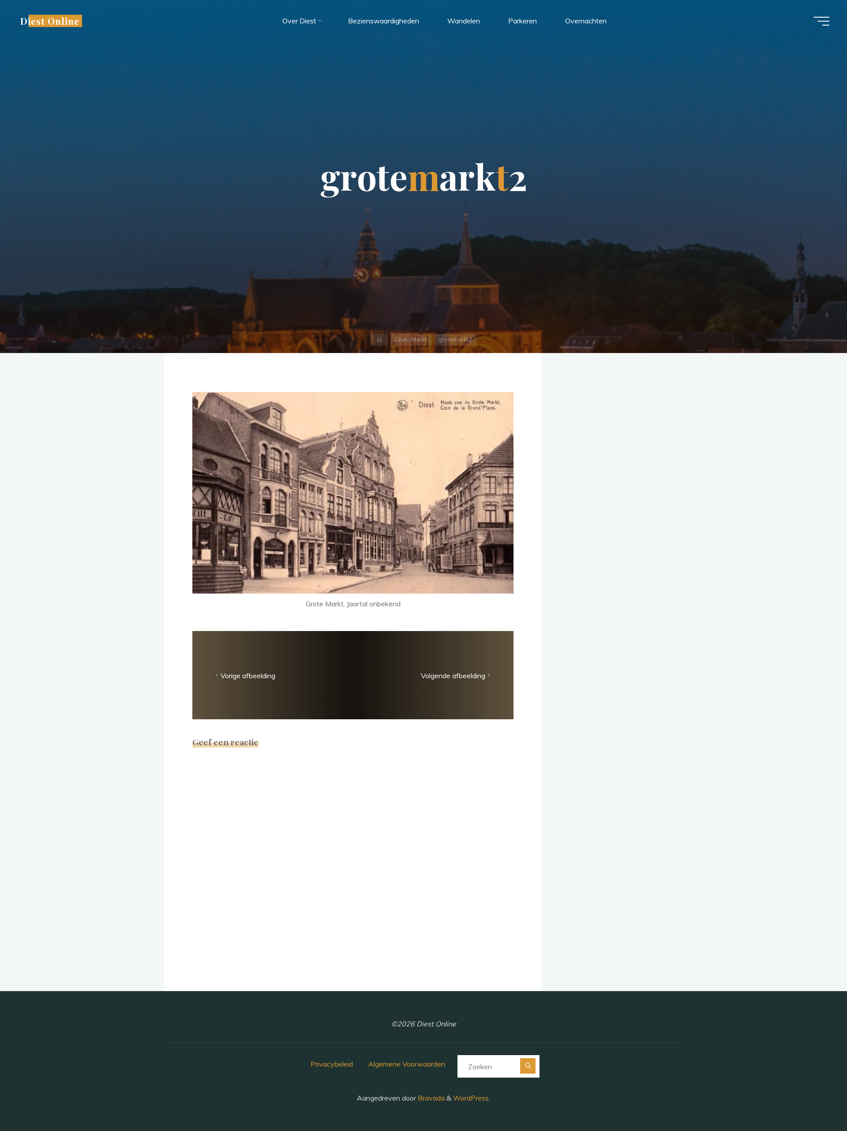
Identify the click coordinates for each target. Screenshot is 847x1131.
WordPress (471, 1097)
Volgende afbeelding (453, 675)
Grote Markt (411, 339)
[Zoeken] (528, 1066)
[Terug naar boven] (812, 1096)
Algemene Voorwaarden (406, 1064)
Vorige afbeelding (248, 675)
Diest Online (49, 21)
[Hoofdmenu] (821, 21)
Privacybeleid (332, 1064)
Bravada (430, 1097)
